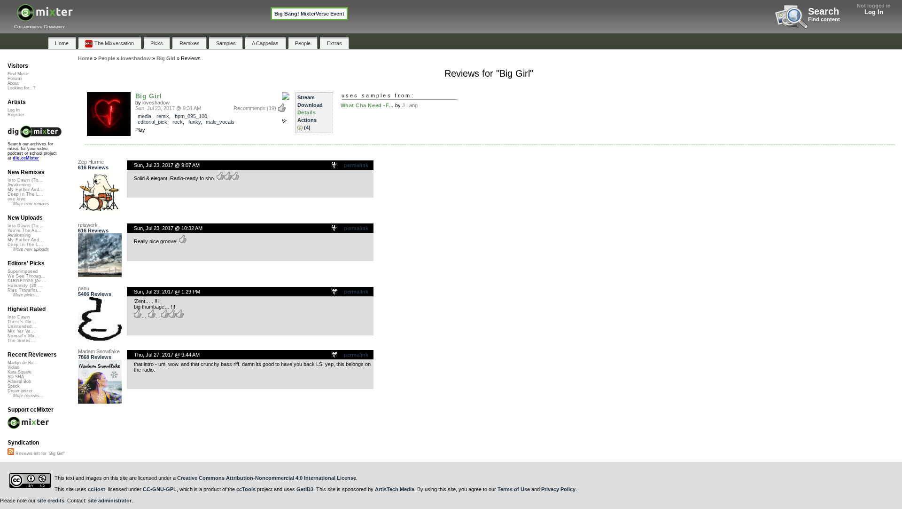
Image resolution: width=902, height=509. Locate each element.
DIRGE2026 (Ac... (27, 280)
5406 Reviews (94, 294)
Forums (15, 78)
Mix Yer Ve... (21, 331)
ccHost (96, 489)
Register (16, 114)
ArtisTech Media (394, 489)
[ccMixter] (45, 18)
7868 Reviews (94, 357)
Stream (306, 97)
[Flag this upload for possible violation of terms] (284, 122)
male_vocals (220, 122)
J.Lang (410, 105)
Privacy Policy (558, 489)
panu (83, 288)
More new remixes (31, 203)
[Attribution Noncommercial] (285, 96)
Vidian (13, 367)
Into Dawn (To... (25, 180)
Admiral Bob (19, 381)
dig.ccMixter (26, 158)
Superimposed (23, 271)
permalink (356, 165)
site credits (50, 500)
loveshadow (156, 102)
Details (306, 112)
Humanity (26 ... (25, 285)
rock (177, 122)
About (13, 83)
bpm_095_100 (191, 116)
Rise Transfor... (24, 290)
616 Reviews (93, 167)
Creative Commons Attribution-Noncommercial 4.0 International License (266, 478)
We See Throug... (27, 276)
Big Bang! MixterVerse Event (309, 13)
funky (194, 122)
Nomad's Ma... (23, 336)
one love (17, 199)
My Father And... (26, 189)
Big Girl (148, 96)
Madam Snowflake (99, 351)
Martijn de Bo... (23, 362)
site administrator (110, 500)
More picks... (26, 295)
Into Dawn (19, 317)
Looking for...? (21, 88)
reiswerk (88, 225)
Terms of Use (514, 489)
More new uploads (31, 249)
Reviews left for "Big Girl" (39, 453)
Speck (14, 386)
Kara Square (19, 372)
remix (162, 116)
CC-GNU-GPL (160, 489)
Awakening (19, 185)
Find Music (18, 74)
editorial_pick (152, 122)
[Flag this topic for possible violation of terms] (335, 165)
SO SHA (16, 376)
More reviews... (28, 395)
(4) (307, 127)
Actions (307, 120)
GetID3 (304, 489)
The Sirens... (22, 340)
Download (310, 105)
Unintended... (22, 326)
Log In (873, 12)
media (144, 116)
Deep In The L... (25, 194)
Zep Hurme (91, 162)
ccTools (246, 489)
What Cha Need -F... (367, 105)
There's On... (22, 321)
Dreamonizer (20, 391)
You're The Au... (25, 230)
